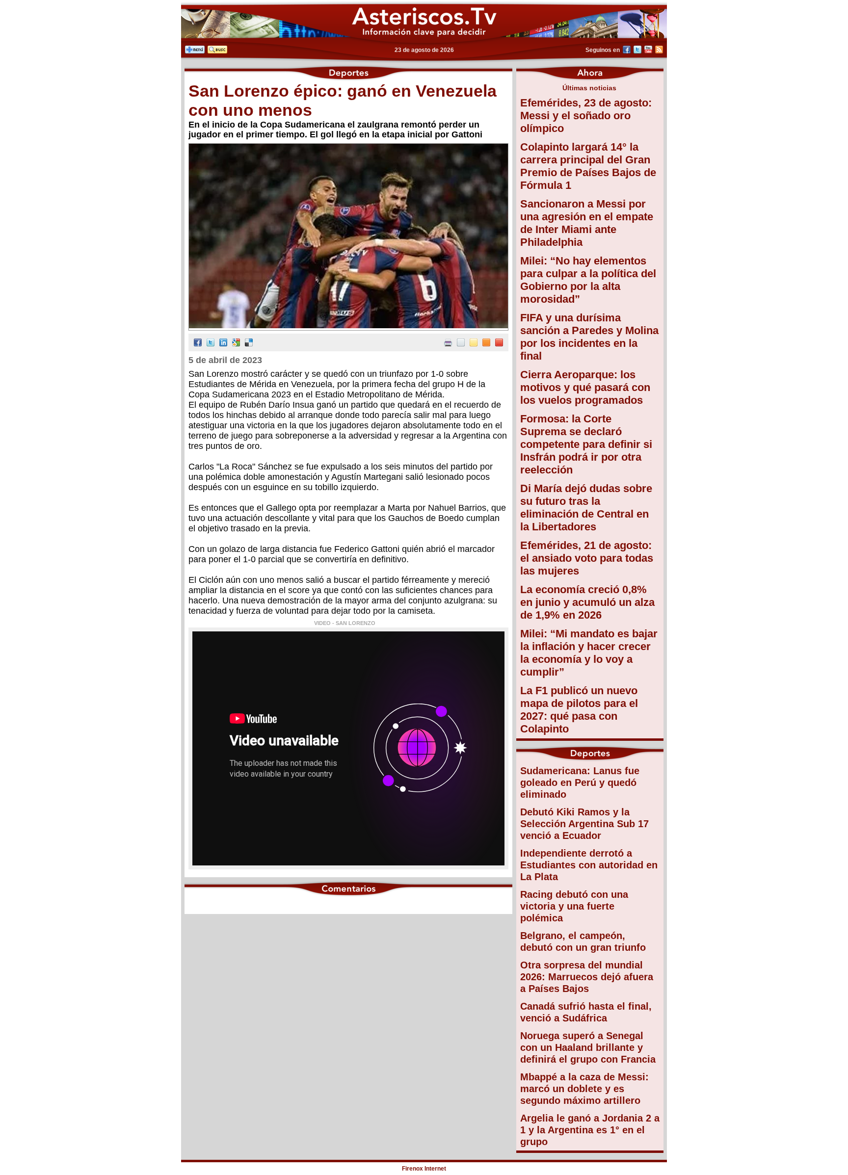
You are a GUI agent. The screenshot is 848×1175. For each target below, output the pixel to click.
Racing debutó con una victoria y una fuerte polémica (574, 906)
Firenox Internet (424, 1168)
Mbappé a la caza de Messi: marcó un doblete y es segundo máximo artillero (584, 1088)
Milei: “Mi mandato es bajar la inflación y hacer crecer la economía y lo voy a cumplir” (589, 652)
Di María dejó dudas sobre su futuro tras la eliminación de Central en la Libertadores (586, 507)
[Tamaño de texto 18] (499, 343)
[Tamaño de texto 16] (486, 343)
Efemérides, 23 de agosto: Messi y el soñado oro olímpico (586, 115)
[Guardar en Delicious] (248, 343)
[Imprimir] (448, 343)
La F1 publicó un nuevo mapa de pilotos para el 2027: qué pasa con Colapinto (579, 709)
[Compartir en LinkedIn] (223, 343)
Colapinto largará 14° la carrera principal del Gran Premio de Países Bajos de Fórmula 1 (588, 166)
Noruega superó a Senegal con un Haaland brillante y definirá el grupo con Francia (588, 1047)
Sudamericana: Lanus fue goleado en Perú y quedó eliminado (579, 782)
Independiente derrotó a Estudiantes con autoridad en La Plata (589, 865)
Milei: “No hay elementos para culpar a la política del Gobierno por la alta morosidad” (588, 280)
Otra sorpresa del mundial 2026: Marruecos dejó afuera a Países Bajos (586, 977)
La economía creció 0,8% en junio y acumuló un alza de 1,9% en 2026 (587, 602)
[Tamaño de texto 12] (460, 343)
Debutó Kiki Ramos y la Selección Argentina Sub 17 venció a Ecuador (584, 824)
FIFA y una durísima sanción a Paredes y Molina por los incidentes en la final (589, 337)
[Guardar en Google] (236, 343)
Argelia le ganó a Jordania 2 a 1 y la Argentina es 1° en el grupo (590, 1130)
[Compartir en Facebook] (197, 343)
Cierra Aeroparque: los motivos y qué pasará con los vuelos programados (585, 387)
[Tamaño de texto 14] (473, 343)
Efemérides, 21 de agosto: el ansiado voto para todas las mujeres (586, 558)
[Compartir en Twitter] (210, 343)
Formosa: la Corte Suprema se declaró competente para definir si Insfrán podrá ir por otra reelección (586, 444)
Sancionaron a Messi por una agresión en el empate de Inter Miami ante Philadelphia (586, 223)
